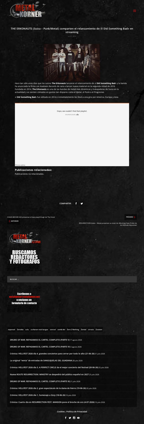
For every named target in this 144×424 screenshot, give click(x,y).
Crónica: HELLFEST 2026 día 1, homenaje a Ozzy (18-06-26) (37, 395)
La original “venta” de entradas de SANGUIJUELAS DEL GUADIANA (41, 360)
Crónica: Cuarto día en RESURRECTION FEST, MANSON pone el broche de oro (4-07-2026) (52, 402)
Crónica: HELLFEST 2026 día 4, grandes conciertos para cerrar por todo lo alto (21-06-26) (52, 353)
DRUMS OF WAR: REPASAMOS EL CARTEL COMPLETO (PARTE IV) (40, 346)
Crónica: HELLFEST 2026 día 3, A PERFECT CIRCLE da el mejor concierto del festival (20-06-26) (54, 367)
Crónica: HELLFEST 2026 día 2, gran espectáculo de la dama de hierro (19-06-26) (48, 388)
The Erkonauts (59, 83)
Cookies (61, 411)
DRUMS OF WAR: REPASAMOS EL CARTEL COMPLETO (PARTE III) (40, 381)
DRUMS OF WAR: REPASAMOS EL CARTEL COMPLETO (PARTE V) (39, 339)
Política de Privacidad (76, 411)
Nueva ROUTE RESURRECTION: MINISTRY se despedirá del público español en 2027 (49, 374)
